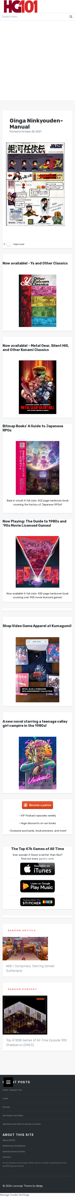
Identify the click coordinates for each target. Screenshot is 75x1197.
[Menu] (8, 1082)
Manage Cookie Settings (14, 1194)
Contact (7, 1157)
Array (39, 1185)
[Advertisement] (37, 61)
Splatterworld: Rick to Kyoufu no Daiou (22, 1124)
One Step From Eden (13, 1115)
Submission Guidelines (14, 1146)
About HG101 (9, 1140)
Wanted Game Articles (14, 1151)
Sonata (6, 1107)
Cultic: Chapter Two (12, 1090)
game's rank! (46, 858)
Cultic (5, 1098)
